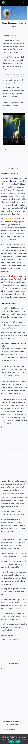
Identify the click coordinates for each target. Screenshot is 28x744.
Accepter (11, 741)
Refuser (18, 741)
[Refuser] (26, 739)
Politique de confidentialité (18, 739)
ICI (14, 729)
